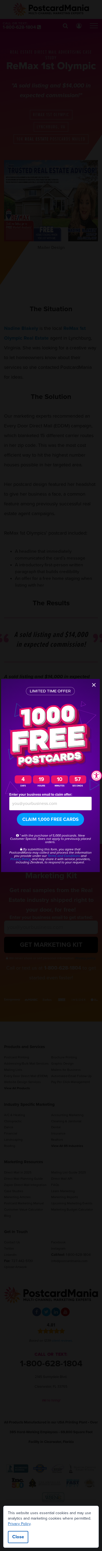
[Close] (94, 685)
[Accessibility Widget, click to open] (96, 775)
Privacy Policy (19, 1523)
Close (18, 1537)
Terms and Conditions (64, 856)
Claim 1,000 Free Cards (50, 819)
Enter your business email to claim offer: (40, 794)
